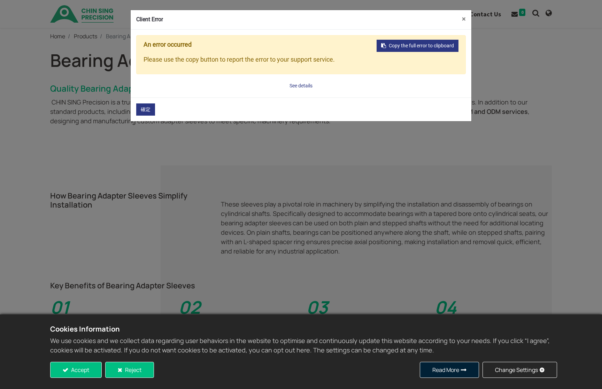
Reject (132, 370)
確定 (145, 109)
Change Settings (516, 370)
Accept (79, 370)
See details (301, 85)
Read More (445, 370)
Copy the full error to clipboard (421, 45)
